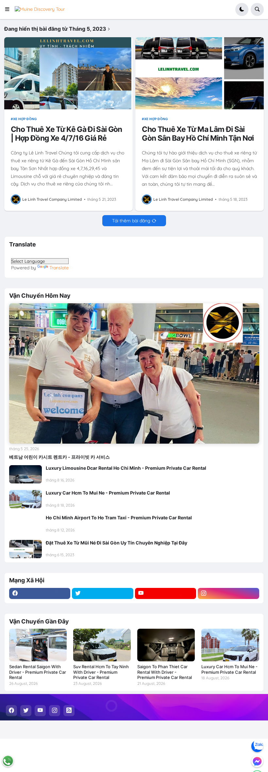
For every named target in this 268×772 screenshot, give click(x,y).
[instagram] (228, 593)
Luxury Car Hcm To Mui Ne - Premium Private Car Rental (108, 493)
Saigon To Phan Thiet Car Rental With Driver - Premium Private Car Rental (164, 672)
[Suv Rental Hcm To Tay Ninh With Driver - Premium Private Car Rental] (102, 645)
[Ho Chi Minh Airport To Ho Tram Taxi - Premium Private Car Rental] (25, 524)
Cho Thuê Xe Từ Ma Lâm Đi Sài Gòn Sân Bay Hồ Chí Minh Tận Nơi (198, 134)
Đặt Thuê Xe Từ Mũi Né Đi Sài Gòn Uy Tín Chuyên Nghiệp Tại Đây (116, 542)
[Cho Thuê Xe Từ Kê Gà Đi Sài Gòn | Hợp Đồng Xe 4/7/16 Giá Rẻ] (68, 73)
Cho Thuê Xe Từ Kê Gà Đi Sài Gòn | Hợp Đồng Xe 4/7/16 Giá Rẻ (66, 134)
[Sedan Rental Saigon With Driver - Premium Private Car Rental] (38, 645)
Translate (59, 268)
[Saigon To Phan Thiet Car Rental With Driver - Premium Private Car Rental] (166, 645)
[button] (9, 9)
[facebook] (40, 593)
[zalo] (257, 746)
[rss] (69, 710)
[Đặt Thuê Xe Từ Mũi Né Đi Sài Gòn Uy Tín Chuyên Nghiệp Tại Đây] (25, 549)
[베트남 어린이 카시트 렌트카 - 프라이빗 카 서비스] (134, 373)
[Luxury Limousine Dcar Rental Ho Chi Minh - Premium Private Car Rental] (25, 474)
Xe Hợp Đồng (25, 119)
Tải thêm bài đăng (131, 221)
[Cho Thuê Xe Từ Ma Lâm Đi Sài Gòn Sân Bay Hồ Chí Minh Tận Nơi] (199, 73)
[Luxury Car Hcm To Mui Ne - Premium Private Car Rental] (25, 499)
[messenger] (257, 761)
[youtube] (165, 593)
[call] (8, 761)
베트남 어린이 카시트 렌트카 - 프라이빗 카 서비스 (59, 457)
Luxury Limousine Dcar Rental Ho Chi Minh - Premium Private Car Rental (126, 468)
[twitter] (102, 593)
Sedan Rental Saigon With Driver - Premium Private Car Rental (37, 672)
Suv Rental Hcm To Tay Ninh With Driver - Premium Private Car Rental (101, 672)
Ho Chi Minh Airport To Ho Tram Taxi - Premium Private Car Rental (119, 517)
